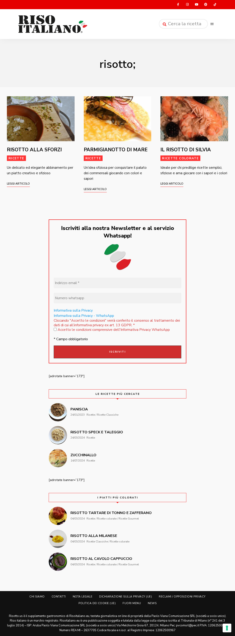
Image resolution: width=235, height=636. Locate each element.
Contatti (59, 596)
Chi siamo (37, 596)
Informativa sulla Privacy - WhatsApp (84, 315)
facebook (178, 4)
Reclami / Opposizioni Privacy (182, 596)
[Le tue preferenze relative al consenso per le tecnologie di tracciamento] (227, 628)
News (152, 603)
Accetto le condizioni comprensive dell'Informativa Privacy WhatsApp (113, 329)
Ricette (16, 158)
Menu (212, 24)
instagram (187, 4)
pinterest (205, 4)
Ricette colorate (180, 158)
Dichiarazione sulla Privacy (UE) (125, 596)
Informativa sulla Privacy (73, 310)
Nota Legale (82, 596)
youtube (196, 4)
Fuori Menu (132, 603)
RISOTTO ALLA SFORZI (34, 150)
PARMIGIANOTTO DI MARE (116, 150)
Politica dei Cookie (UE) (97, 603)
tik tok (214, 4)
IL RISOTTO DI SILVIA (185, 150)
